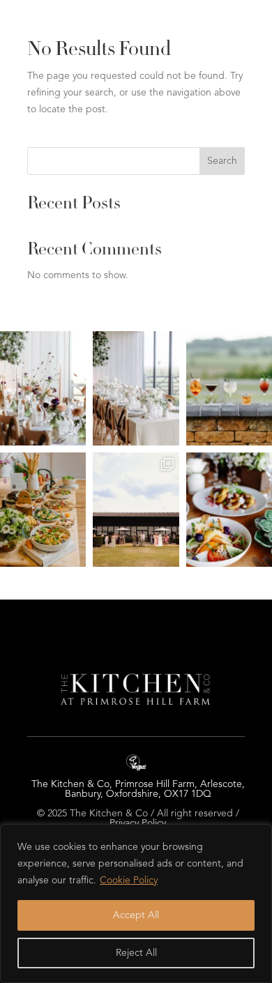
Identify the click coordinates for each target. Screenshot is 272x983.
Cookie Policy (129, 880)
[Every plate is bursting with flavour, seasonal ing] (43, 509)
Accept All (136, 915)
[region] (136, 903)
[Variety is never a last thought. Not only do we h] (229, 388)
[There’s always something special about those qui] (43, 388)
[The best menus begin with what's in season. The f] (229, 509)
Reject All (136, 953)
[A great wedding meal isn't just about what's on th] (136, 509)
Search (222, 161)
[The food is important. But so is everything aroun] (136, 388)
